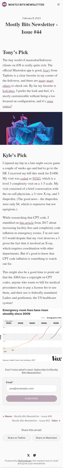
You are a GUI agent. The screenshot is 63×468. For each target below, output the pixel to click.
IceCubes (9, 91)
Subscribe (31, 398)
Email (10, 382)
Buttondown (25, 460)
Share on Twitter (17, 437)
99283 (36, 178)
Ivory (46, 70)
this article (27, 222)
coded (24, 178)
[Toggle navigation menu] (58, 4)
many (42, 80)
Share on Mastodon (46, 437)
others (7, 85)
